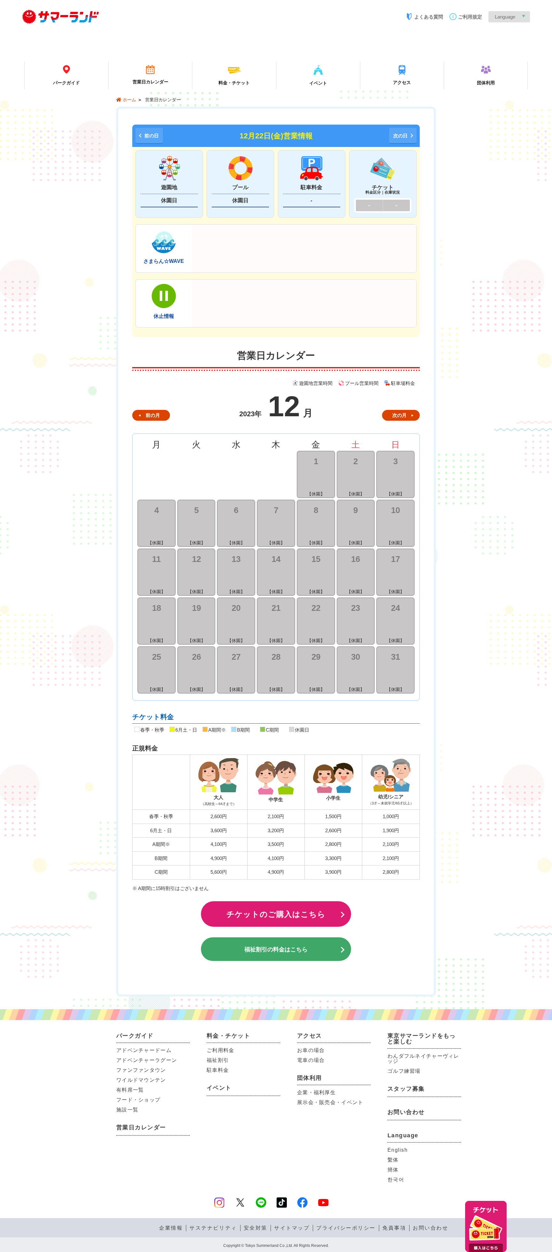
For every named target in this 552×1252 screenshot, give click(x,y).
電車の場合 (311, 1060)
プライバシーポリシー (346, 1228)
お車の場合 (311, 1050)
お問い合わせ (406, 1112)
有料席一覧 (130, 1090)
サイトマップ (292, 1228)
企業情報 (171, 1228)
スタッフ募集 (406, 1089)
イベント (219, 1088)
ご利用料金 (220, 1050)
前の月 (153, 415)
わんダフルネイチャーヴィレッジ (423, 1058)
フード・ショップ (138, 1099)
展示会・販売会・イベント (330, 1102)
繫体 (393, 1160)
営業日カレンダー (141, 1127)
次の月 (399, 415)
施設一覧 (127, 1109)
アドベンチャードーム (144, 1050)
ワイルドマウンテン (141, 1080)
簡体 (393, 1169)
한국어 (395, 1179)
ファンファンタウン (141, 1070)
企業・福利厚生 (316, 1092)
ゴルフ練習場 (404, 1071)
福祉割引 (218, 1060)
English (397, 1150)
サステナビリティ (213, 1228)
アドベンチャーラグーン (146, 1060)
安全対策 (255, 1228)
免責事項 (394, 1228)
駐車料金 (218, 1070)
